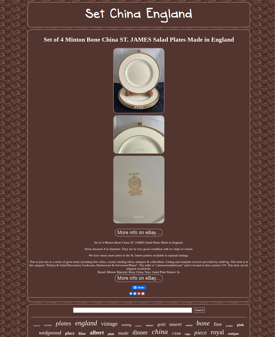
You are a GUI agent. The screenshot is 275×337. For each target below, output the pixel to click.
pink (240, 325)
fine (218, 324)
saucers (149, 325)
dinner (140, 332)
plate (111, 334)
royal (217, 332)
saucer (175, 324)
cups (187, 334)
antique (233, 334)
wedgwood (50, 333)
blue (82, 333)
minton (138, 326)
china (160, 332)
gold (161, 324)
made (123, 333)
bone (203, 323)
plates (63, 323)
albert (97, 333)
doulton (37, 325)
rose (176, 333)
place (69, 333)
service (189, 325)
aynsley (229, 326)
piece (200, 332)
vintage (109, 324)
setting (126, 325)
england (86, 323)
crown (48, 325)
